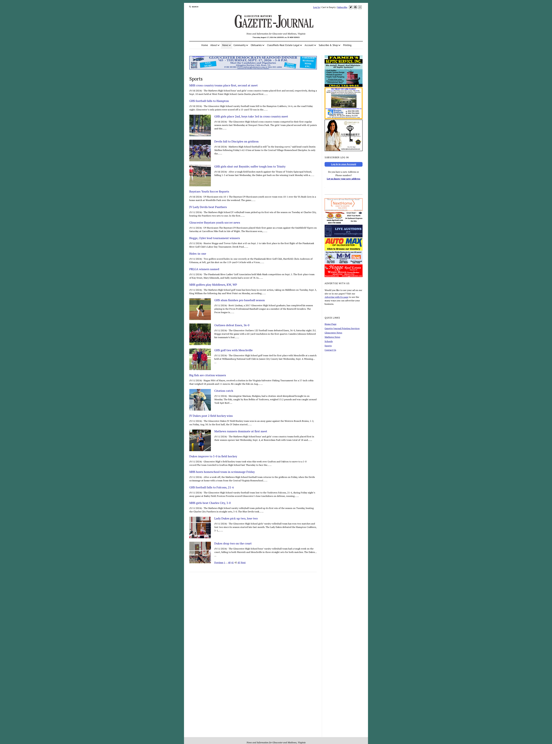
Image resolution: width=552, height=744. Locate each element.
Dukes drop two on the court (233, 543)
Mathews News (332, 337)
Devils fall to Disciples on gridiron (236, 141)
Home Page (330, 324)
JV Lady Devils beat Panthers (208, 207)
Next (243, 562)
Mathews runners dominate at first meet (240, 431)
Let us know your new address (343, 178)
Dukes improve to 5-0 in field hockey (213, 456)
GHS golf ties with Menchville (233, 350)
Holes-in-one (197, 253)
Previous (218, 562)
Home (204, 45)
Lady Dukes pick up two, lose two (236, 518)
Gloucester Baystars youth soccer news (214, 222)
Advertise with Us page (336, 297)
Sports (328, 345)
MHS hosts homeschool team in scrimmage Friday (222, 472)
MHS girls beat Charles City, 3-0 (210, 503)
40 (229, 562)
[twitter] (350, 7)
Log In (316, 7)
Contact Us (330, 350)
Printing (347, 45)
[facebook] (355, 7)
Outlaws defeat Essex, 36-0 (231, 325)
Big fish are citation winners (207, 375)
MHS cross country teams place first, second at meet (223, 85)
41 (232, 562)
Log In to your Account (343, 164)
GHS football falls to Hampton (209, 101)
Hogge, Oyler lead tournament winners (214, 238)
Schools (329, 341)
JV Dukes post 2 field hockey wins (211, 416)
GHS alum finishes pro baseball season (239, 300)
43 (238, 562)
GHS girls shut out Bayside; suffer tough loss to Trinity (249, 166)
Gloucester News (333, 332)
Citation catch (223, 390)
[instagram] (360, 7)
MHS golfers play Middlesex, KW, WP (213, 284)
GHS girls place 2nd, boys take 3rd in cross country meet (251, 116)
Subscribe (342, 7)
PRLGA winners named (204, 269)
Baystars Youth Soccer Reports (209, 191)
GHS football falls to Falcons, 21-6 (211, 487)
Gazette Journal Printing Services (342, 328)
